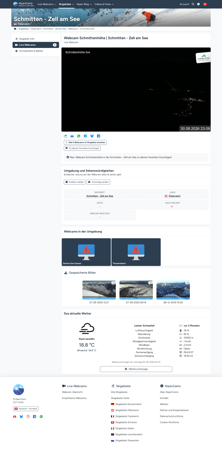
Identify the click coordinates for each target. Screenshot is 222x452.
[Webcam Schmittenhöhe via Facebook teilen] (98, 136)
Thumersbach (119, 263)
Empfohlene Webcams (74, 398)
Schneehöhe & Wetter (31, 50)
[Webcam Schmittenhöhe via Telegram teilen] (85, 136)
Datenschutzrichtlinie (171, 416)
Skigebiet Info (26, 38)
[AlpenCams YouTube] (14, 416)
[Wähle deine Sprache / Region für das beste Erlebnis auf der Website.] (205, 4)
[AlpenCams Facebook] (34, 416)
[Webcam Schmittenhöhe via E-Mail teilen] (72, 136)
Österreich (36, 29)
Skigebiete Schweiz (126, 422)
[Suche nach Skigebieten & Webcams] (193, 4)
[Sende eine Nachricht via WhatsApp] (41, 416)
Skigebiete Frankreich (127, 416)
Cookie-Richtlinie (169, 422)
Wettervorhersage (138, 369)
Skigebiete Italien (124, 428)
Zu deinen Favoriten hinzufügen (84, 148)
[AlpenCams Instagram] (27, 416)
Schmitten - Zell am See (54, 29)
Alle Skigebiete (119, 392)
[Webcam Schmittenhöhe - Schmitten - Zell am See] (136, 89)
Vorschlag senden (100, 182)
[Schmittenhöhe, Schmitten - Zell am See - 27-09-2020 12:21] (99, 290)
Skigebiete (24, 29)
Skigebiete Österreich (127, 410)
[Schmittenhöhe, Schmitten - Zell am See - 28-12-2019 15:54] (173, 290)
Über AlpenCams (169, 392)
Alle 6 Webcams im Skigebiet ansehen (87, 142)
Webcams (73, 29)
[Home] (15, 29)
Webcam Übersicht (72, 392)
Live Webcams (37, 44)
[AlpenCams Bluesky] (21, 416)
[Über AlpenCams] (198, 4)
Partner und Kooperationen (174, 410)
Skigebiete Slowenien (127, 440)
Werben (164, 404)
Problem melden (76, 182)
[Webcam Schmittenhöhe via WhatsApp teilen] (78, 136)
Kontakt (164, 398)
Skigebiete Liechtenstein (128, 434)
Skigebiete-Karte (120, 398)
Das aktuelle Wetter (77, 313)
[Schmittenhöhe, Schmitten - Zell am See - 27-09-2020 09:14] (136, 290)
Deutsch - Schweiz (28, 408)
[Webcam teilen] (65, 136)
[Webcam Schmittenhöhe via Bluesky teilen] (91, 136)
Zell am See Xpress (72, 263)
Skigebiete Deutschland (128, 404)
